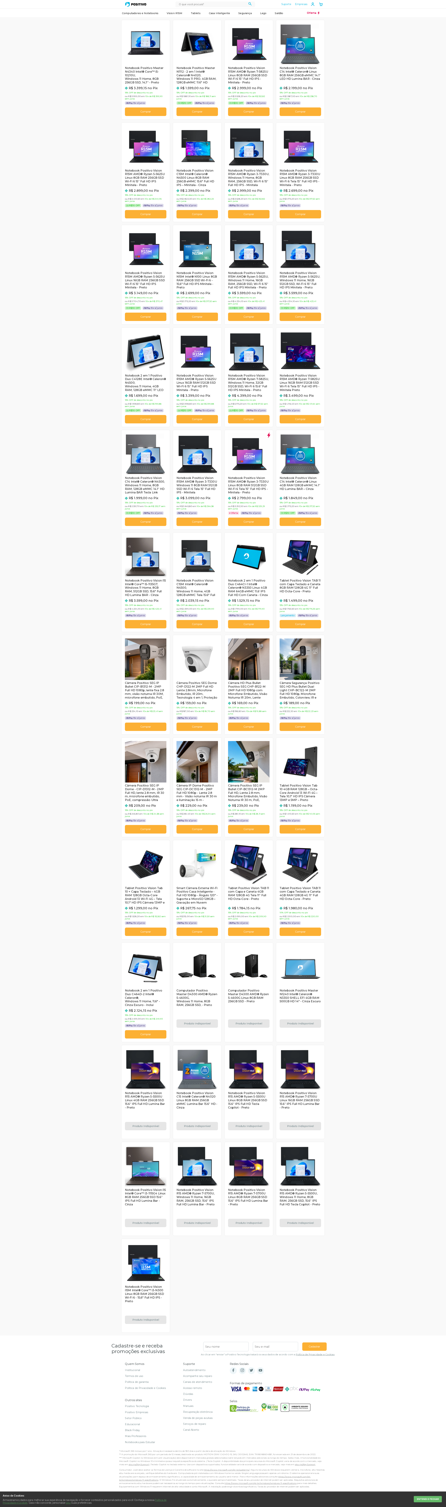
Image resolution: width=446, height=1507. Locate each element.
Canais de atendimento (197, 1382)
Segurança (245, 13)
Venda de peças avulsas (198, 1418)
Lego (263, 13)
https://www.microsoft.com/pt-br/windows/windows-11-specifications (260, 1483)
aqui (68, 1502)
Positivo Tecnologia (137, 1406)
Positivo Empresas (136, 1412)
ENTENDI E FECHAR (428, 1499)
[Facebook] (233, 1371)
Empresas (301, 4)
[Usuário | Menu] (312, 4)
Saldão (279, 13)
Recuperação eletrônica (198, 1411)
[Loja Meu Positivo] (135, 4)
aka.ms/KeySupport (139, 1464)
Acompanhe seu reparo (197, 1376)
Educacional (132, 1424)
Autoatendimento (194, 1370)
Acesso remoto (192, 1388)
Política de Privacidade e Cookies (315, 1354)
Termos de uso (134, 1376)
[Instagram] (242, 1371)
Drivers (187, 1399)
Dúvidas (188, 1394)
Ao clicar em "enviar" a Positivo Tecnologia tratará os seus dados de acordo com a (267, 1354)
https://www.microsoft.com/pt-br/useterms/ (226, 1470)
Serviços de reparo (194, 1423)
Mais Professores (135, 1436)
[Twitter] (251, 1371)
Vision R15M (174, 13)
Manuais (188, 1406)
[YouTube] (260, 1371)
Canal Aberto (191, 1429)
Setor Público (133, 1418)
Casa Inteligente (219, 13)
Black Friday (132, 1430)
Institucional (132, 1370)
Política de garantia (137, 1382)
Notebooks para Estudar (140, 1442)
